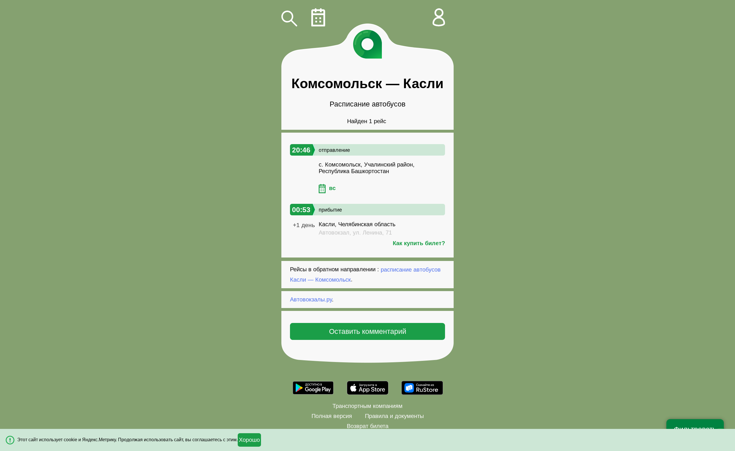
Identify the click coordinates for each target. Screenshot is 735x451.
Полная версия (332, 416)
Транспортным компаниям (367, 406)
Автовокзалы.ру (311, 299)
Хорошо (249, 440)
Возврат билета (367, 426)
